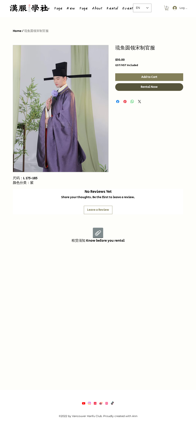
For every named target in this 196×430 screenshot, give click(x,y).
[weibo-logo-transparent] (101, 403)
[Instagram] (89, 403)
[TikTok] (112, 403)
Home (17, 31)
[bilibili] (107, 403)
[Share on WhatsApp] (132, 101)
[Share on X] (139, 101)
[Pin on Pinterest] (125, 101)
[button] (112, 8)
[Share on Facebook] (117, 101)
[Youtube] (84, 403)
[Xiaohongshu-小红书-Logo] (95, 403)
